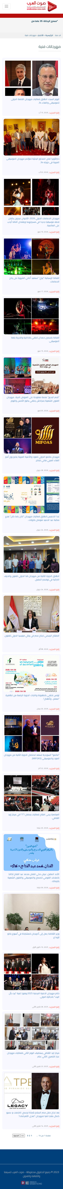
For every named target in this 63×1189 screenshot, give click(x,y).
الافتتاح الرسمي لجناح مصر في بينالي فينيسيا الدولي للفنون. (31, 635)
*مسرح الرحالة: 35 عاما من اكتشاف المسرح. (35, 21)
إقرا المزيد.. (53, 113)
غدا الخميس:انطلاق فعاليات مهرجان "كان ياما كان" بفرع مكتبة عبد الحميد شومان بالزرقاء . (32, 518)
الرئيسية (49, 35)
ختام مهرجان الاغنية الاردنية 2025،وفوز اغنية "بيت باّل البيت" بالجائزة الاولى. (34, 995)
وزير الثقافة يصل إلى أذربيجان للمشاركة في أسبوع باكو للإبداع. (33, 935)
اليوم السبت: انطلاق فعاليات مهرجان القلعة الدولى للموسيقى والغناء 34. (35, 101)
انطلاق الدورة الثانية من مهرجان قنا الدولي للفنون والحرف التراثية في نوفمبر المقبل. (31, 578)
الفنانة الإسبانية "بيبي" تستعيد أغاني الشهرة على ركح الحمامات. (34, 280)
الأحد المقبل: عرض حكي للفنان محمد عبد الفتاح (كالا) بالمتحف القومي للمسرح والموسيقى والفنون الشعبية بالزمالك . (33, 877)
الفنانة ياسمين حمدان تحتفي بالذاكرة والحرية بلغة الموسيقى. (35, 339)
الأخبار (41, 35)
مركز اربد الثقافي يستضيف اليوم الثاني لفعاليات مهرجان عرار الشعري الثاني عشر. (33, 1055)
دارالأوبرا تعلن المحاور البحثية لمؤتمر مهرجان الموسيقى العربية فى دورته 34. (32, 160)
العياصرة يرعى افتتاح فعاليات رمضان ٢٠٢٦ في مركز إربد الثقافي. (33, 816)
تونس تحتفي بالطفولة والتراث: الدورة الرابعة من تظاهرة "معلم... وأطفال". (32, 697)
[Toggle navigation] (6, 6)
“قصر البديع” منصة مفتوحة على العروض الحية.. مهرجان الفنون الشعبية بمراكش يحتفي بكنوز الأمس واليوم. (33, 399)
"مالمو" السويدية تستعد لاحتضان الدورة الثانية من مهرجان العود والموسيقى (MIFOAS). (31, 757)
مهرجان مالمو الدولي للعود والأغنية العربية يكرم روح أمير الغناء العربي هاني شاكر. (32, 459)
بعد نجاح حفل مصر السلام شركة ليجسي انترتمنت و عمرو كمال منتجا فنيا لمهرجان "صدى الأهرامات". (32, 1114)
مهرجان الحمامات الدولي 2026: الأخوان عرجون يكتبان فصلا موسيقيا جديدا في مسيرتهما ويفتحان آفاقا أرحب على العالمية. (33, 222)
